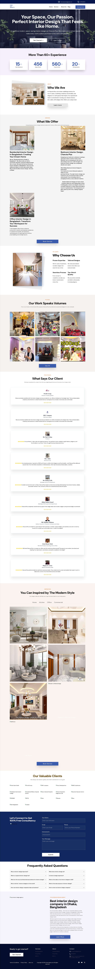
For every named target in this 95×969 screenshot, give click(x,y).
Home (51, 7)
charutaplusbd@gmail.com (76, 951)
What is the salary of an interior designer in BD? (66, 879)
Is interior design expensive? (66, 875)
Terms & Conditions (39, 951)
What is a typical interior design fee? (28, 875)
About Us (63, 7)
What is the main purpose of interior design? (66, 883)
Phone (66, 825)
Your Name (45, 818)
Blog (69, 7)
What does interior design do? (66, 871)
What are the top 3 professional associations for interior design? (28, 879)
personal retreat (65, 174)
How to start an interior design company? (66, 887)
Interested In (46, 832)
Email (43, 825)
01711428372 (73, 953)
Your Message (46, 839)
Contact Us (80, 7)
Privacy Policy (37, 953)
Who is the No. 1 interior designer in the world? (28, 883)
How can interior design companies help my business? (28, 887)
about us (36, 956)
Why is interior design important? (28, 871)
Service (56, 7)
